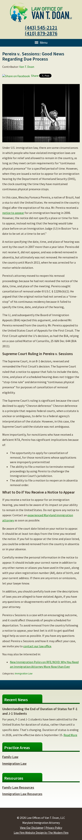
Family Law (10, 757)
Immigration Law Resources (22, 794)
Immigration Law (24, 673)
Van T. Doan (26, 67)
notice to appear (13, 213)
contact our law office (37, 646)
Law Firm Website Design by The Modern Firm (41, 832)
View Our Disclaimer (32, 827)
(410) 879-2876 (41, 33)
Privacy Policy (54, 827)
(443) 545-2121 (41, 27)
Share (35, 76)
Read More (70, 735)
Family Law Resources (18, 787)
